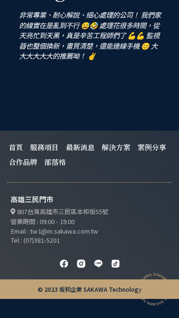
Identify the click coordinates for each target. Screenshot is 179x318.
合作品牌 (23, 162)
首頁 (16, 147)
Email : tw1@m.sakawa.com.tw (54, 231)
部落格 (55, 162)
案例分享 (151, 147)
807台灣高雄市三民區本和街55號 (62, 211)
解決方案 (116, 147)
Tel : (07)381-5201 (35, 240)
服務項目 (44, 147)
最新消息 (80, 147)
